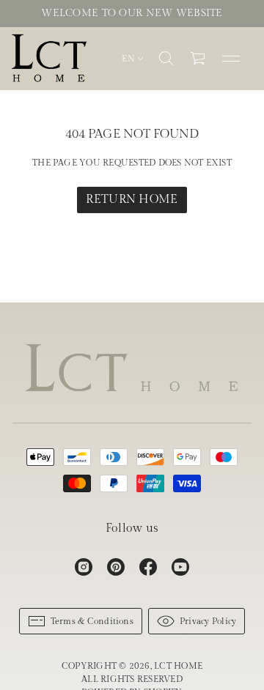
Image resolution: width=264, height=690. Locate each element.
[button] (166, 58)
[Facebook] (148, 567)
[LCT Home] (49, 58)
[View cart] (199, 58)
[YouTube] (180, 567)
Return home (132, 200)
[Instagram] (83, 567)
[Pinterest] (116, 567)
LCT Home (178, 666)
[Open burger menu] (231, 58)
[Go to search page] (166, 58)
